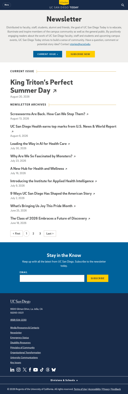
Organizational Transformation (25, 352)
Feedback (116, 389)
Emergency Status (19, 337)
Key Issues (15, 362)
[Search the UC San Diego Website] (123, 5)
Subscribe (98, 278)
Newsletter (16, 332)
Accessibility (94, 389)
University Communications (24, 357)
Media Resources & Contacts (24, 327)
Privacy (106, 389)
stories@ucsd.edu (80, 44)
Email (24, 272)
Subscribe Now (80, 54)
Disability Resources (20, 342)
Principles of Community (22, 347)
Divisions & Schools (63, 380)
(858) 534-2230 (18, 319)
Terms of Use (80, 389)
